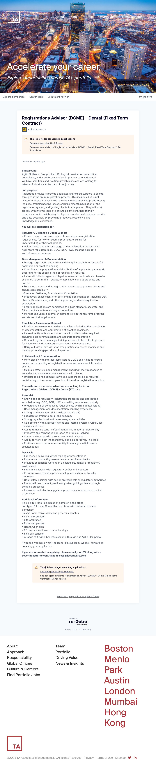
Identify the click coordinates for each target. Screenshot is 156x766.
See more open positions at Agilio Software (78, 596)
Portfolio (62, 651)
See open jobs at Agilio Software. (46, 143)
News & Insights (69, 663)
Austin (117, 680)
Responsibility (19, 657)
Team (60, 646)
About (12, 646)
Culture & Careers (23, 669)
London (119, 691)
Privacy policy (71, 629)
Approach (15, 651)
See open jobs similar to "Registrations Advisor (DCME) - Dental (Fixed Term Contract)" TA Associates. (75, 149)
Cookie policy (85, 629)
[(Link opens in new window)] (129, 758)
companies (13, 96)
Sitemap (120, 758)
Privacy (89, 758)
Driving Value (66, 657)
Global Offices (19, 663)
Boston (118, 648)
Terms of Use (104, 758)
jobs (36, 96)
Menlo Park (116, 664)
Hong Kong (115, 717)
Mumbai (120, 701)
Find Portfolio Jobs (23, 674)
